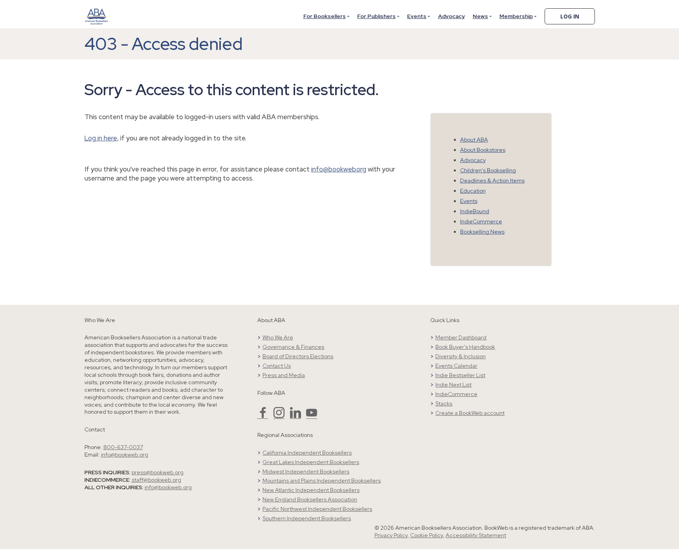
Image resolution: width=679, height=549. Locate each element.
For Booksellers (324, 16)
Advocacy (451, 16)
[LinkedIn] (295, 416)
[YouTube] (311, 416)
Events (416, 16)
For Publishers (376, 16)
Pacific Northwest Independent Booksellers (317, 508)
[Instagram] (278, 416)
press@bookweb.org (158, 472)
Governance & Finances (293, 346)
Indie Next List (453, 384)
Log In (569, 16)
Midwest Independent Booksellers (305, 471)
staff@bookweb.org (156, 479)
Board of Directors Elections (297, 356)
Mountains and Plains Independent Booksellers (321, 480)
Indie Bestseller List (460, 375)
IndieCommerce (481, 221)
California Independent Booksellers (307, 452)
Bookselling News (482, 231)
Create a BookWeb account (470, 412)
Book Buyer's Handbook (465, 346)
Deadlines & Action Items (492, 180)
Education (473, 190)
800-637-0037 (123, 447)
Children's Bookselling (488, 170)
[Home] (96, 11)
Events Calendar (456, 365)
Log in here (100, 138)
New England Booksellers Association (309, 499)
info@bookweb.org (338, 169)
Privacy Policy (390, 535)
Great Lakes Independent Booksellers (310, 462)
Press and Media (283, 375)
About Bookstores (482, 149)
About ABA (474, 139)
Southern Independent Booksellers (306, 518)
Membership (516, 16)
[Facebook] (262, 416)
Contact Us (276, 365)
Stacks (443, 403)
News (480, 16)
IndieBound (474, 211)
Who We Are (277, 337)
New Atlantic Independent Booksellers (311, 490)
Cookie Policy (426, 535)
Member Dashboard (460, 337)
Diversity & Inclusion (460, 356)
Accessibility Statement (476, 535)
